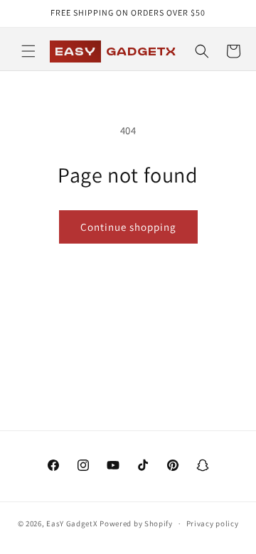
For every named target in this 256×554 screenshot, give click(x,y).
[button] (28, 51)
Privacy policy (212, 523)
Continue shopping (128, 227)
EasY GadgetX (71, 523)
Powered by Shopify (136, 523)
